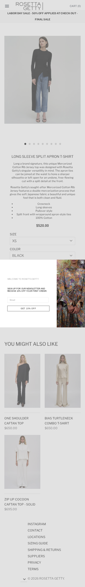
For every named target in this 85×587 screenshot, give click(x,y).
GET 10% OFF (28, 308)
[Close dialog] (82, 262)
